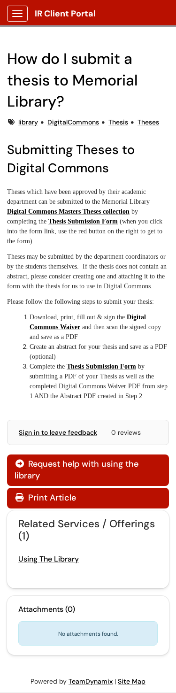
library (28, 122)
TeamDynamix (91, 681)
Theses (148, 122)
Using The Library (48, 559)
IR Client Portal (65, 13)
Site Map (131, 681)
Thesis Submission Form (83, 221)
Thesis (118, 122)
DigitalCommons (73, 122)
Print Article (51, 497)
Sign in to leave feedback (58, 432)
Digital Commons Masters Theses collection (68, 211)
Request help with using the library (76, 469)
